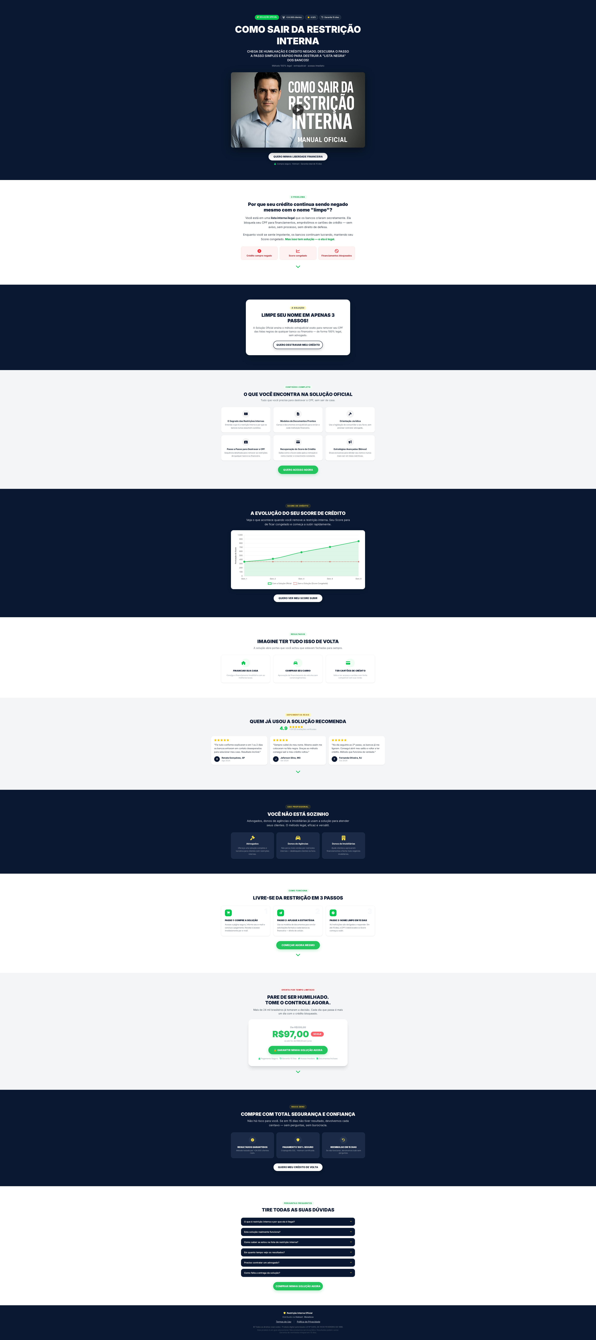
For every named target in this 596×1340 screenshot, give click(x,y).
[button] (298, 110)
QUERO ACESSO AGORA (298, 469)
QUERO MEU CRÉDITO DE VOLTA (298, 1167)
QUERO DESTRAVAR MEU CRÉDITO (298, 344)
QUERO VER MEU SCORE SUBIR (298, 598)
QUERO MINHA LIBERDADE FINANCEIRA (298, 156)
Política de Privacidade (308, 1321)
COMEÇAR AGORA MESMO (298, 945)
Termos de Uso (283, 1321)
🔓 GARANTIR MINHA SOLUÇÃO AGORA (298, 1050)
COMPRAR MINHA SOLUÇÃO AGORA (298, 1286)
